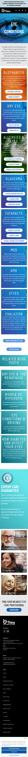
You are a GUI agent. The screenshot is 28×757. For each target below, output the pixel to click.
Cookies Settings (14, 755)
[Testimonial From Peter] (14, 540)
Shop (4, 677)
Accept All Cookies (14, 748)
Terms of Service (7, 728)
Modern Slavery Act (8, 724)
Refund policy (6, 732)
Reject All (14, 752)
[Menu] (25, 10)
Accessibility (6, 720)
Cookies (5, 716)
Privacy (5, 712)
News (4, 693)
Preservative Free (7, 681)
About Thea (6, 697)
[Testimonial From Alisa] (14, 563)
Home (4, 673)
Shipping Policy (7, 704)
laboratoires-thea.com (9, 664)
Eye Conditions (7, 689)
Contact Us (6, 700)
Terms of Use (6, 708)
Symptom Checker (8, 685)
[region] (14, 747)
